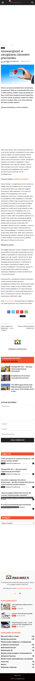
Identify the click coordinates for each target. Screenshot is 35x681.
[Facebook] (15, 593)
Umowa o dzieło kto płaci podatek (22, 613)
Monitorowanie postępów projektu (9, 507)
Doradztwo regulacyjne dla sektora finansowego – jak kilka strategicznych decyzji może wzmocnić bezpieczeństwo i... (17, 482)
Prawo (2, 487)
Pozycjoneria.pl (9, 301)
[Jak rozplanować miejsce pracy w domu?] (5, 607)
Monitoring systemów (8, 639)
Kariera (14, 608)
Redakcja (3, 499)
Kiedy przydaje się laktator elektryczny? (26, 327)
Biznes (2, 48)
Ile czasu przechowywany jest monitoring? (16, 505)
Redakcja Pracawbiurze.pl (11, 61)
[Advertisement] (17, 24)
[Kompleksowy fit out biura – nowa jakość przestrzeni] (5, 378)
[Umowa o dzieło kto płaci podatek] (5, 616)
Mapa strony (17, 675)
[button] (32, 2)
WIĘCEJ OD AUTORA (10, 361)
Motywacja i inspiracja (8, 667)
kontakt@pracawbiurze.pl (24, 588)
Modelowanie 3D (7, 650)
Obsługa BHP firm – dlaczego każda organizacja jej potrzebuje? (21, 369)
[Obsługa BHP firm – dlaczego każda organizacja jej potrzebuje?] (5, 369)
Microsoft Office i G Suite (10, 636)
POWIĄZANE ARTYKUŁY (11, 358)
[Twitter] (20, 593)
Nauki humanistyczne (8, 647)
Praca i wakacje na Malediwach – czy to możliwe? (7, 328)
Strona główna (4, 45)
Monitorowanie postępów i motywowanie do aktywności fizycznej (17, 497)
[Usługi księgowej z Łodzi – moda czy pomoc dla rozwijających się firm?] (5, 625)
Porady (3, 463)
